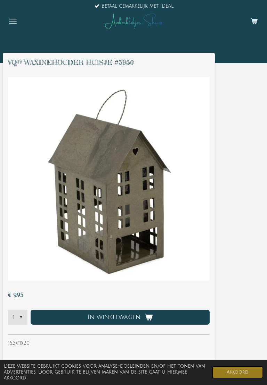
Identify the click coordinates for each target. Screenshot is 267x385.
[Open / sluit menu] (13, 21)
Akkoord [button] (238, 372)
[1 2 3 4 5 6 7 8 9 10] (17, 317)
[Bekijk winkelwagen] (254, 21)
